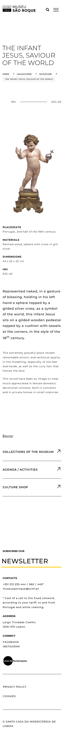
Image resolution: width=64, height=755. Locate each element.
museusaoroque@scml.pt (21, 588)
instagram (11, 646)
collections (24, 74)
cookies (9, 696)
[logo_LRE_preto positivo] (15, 657)
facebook (11, 642)
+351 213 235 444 (14, 584)
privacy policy (14, 686)
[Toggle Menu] (56, 9)
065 (31, 584)
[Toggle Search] (47, 9)
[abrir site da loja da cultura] (32, 487)
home (6, 74)
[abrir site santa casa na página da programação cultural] (32, 470)
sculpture (45, 74)
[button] (31, 561)
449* (40, 584)
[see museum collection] (32, 452)
